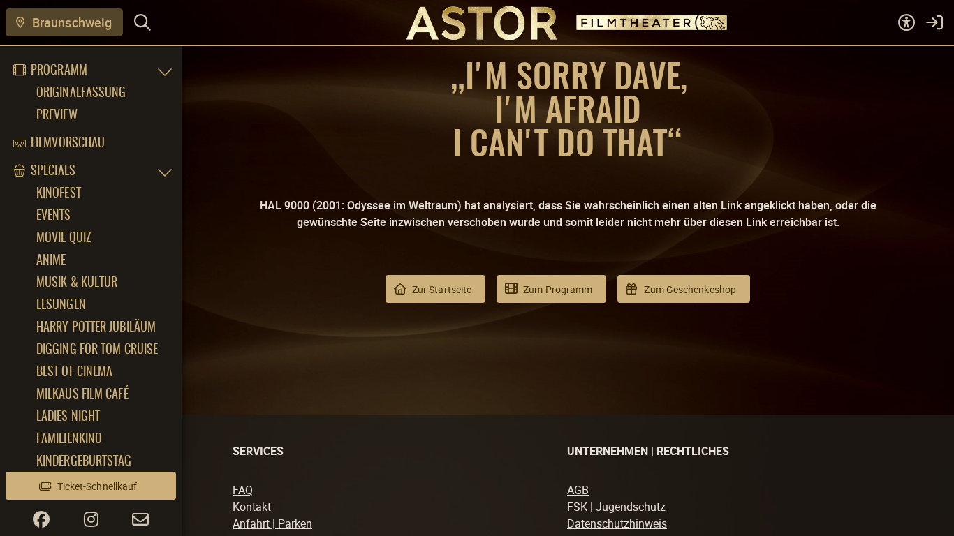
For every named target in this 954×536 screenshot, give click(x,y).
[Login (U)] (934, 22)
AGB (578, 490)
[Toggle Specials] (165, 172)
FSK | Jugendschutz (616, 506)
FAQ (243, 490)
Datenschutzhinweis (617, 523)
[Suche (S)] (142, 22)
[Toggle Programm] (165, 71)
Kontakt (252, 506)
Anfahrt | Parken (272, 523)
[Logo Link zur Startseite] (477, 21)
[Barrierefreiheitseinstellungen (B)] (906, 22)
